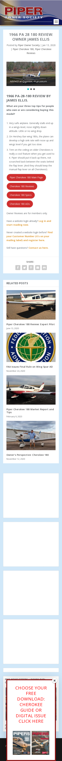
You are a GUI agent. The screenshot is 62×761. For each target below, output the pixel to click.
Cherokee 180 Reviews (22, 186)
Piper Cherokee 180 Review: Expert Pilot (30, 324)
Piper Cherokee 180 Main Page (26, 177)
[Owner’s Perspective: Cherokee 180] (31, 435)
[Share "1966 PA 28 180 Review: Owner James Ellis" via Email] (37, 267)
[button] (28, 89)
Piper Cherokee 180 (23, 49)
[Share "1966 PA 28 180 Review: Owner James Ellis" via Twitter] (24, 267)
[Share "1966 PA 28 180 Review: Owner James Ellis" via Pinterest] (31, 267)
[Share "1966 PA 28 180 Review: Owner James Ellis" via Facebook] (18, 267)
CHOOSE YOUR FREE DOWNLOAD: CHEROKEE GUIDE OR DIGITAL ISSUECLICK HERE (31, 704)
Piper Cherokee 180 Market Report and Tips (30, 411)
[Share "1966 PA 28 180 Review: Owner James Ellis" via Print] (44, 267)
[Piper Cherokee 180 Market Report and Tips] (31, 390)
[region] (31, 76)
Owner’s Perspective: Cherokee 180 (27, 454)
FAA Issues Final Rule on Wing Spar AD (29, 366)
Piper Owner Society (29, 45)
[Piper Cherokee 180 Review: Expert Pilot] (31, 305)
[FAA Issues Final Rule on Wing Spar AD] (31, 347)
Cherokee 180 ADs (20, 203)
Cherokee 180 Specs (21, 195)
